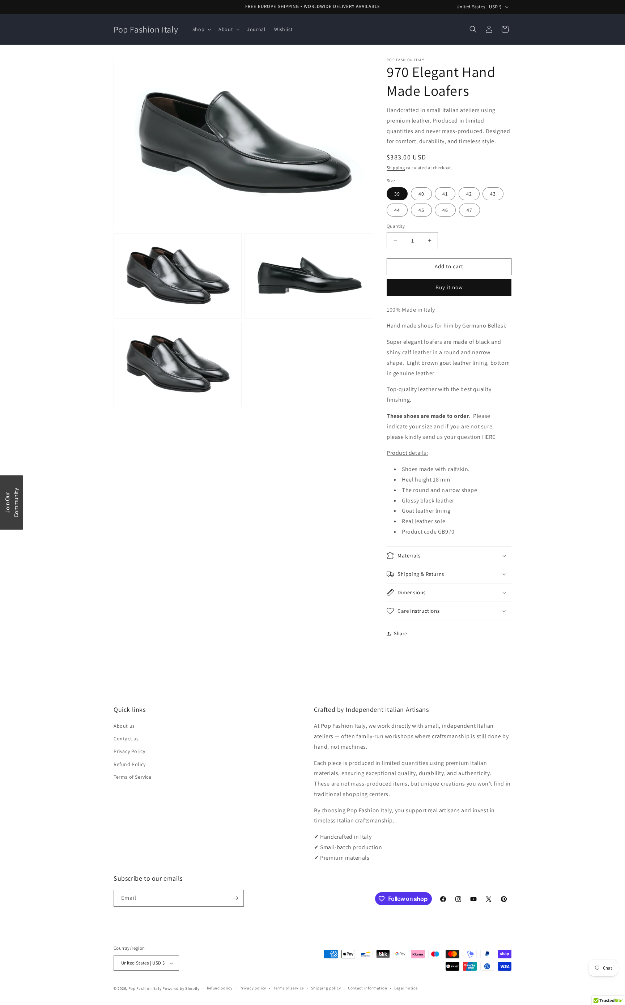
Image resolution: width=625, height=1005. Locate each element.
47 (469, 210)
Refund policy (220, 988)
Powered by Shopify (181, 988)
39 (397, 194)
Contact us (126, 738)
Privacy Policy (129, 751)
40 (421, 194)
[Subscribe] (235, 898)
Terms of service (288, 988)
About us (124, 726)
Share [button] (400, 633)
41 (445, 194)
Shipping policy (326, 988)
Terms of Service (133, 777)
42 (469, 194)
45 (421, 210)
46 (445, 210)
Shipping (396, 167)
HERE (489, 437)
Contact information (367, 988)
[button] (201, 29)
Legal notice (405, 988)
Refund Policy (130, 764)
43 (493, 194)
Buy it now (449, 287)
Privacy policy (252, 988)
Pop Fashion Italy (145, 988)
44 (397, 210)
